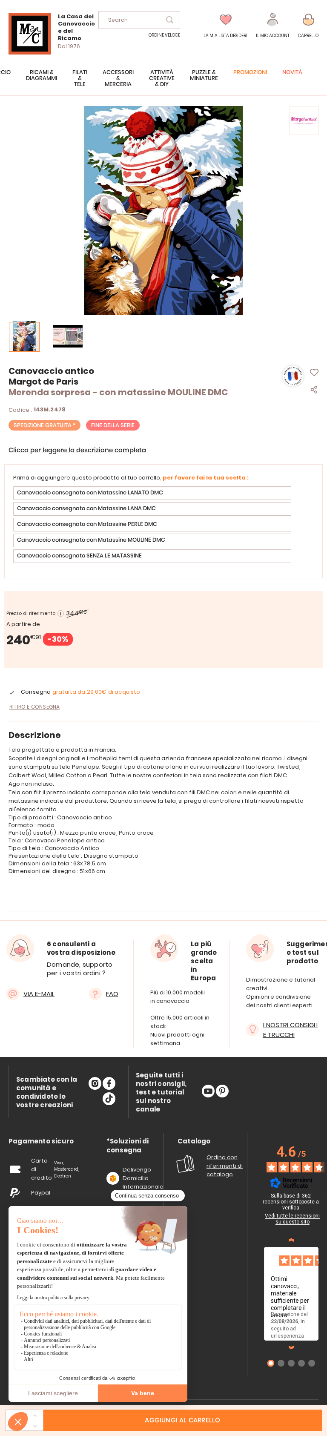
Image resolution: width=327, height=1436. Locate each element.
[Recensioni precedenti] (291, 1240)
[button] (273, 26)
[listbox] (163, 525)
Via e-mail (38, 993)
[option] (152, 493)
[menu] (163, 82)
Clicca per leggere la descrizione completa (77, 450)
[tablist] (41, 1141)
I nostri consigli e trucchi (290, 1029)
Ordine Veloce (164, 35)
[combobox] (139, 20)
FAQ (112, 993)
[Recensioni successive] (291, 1347)
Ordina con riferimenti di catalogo (225, 1165)
